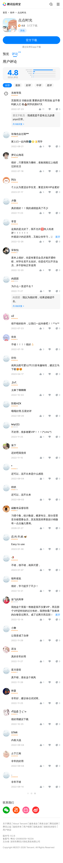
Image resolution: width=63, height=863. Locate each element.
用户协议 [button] (7, 830)
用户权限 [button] (27, 826)
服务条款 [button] (33, 823)
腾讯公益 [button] (7, 826)
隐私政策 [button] (37, 826)
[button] (12, 4)
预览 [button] (6, 54)
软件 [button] (12, 12)
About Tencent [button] (20, 823)
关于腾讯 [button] (7, 823)
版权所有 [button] (17, 826)
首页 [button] (5, 12)
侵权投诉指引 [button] (50, 826)
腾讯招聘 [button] (54, 823)
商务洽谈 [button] (43, 823)
